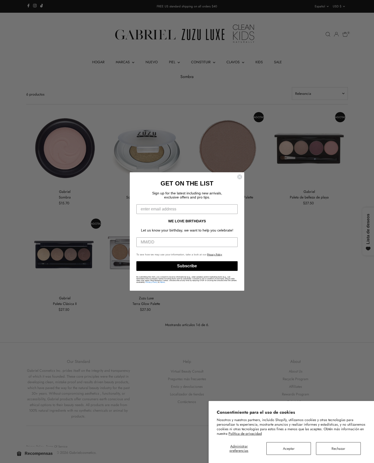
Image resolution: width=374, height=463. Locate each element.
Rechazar (338, 448)
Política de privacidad (245, 433)
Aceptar (289, 448)
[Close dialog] (239, 176)
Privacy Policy (214, 254)
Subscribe (187, 266)
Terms (162, 282)
